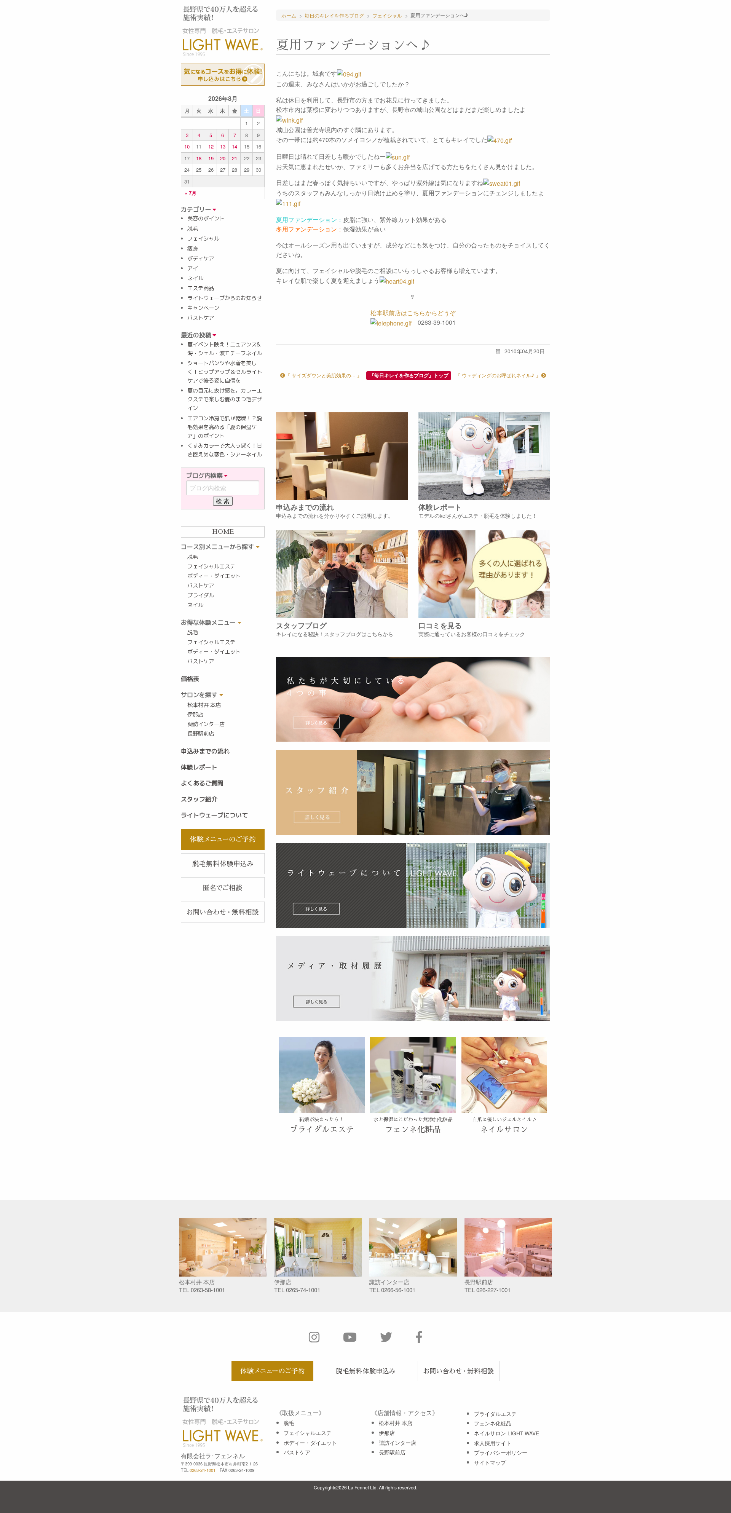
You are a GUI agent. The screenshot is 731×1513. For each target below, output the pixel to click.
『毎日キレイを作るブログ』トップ (408, 375)
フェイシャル (203, 239)
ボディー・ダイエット (214, 576)
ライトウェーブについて (214, 815)
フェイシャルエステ (211, 566)
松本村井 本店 (204, 705)
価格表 (190, 679)
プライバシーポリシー (500, 1452)
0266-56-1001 (398, 1290)
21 (234, 158)
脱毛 (192, 229)
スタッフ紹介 (199, 799)
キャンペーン (203, 308)
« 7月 (190, 192)
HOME (223, 532)
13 (222, 146)
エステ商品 (200, 288)
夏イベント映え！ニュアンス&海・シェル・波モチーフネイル (224, 349)
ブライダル (200, 595)
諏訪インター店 (206, 724)
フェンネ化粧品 (492, 1423)
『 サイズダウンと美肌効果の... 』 (323, 375)
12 (211, 146)
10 (187, 146)
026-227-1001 (493, 1290)
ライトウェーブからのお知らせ (224, 298)
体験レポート (199, 767)
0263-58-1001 (208, 1290)
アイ (192, 268)
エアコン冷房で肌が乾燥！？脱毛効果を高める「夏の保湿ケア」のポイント (224, 427)
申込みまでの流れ (205, 751)
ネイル (195, 278)
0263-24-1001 (202, 1470)
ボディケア (200, 258)
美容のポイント (206, 218)
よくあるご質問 (202, 783)
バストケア (200, 318)
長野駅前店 (200, 733)
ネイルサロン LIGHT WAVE (506, 1433)
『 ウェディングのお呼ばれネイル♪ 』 (498, 375)
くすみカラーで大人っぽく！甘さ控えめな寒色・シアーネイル (224, 450)
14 (234, 146)
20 (222, 158)
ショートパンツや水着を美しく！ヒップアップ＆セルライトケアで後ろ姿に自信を (224, 372)
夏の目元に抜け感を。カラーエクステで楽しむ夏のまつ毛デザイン (224, 399)
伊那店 (195, 714)
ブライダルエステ (495, 1413)
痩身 (192, 248)
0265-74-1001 (303, 1290)
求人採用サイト (492, 1443)
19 (211, 158)
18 (198, 158)
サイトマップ (490, 1462)
